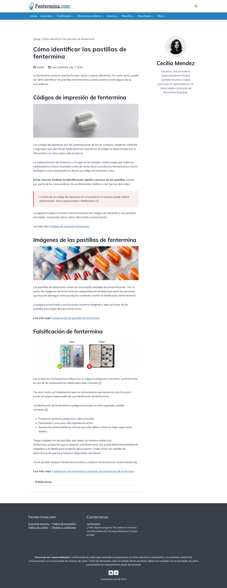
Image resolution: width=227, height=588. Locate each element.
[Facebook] (111, 572)
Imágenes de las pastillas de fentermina (75, 318)
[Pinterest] (116, 572)
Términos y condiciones (63, 527)
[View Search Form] (196, 6)
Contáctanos (93, 523)
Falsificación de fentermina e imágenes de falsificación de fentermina (93, 471)
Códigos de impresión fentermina (70, 226)
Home (33, 16)
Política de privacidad (63, 523)
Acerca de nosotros (38, 523)
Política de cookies (38, 527)
